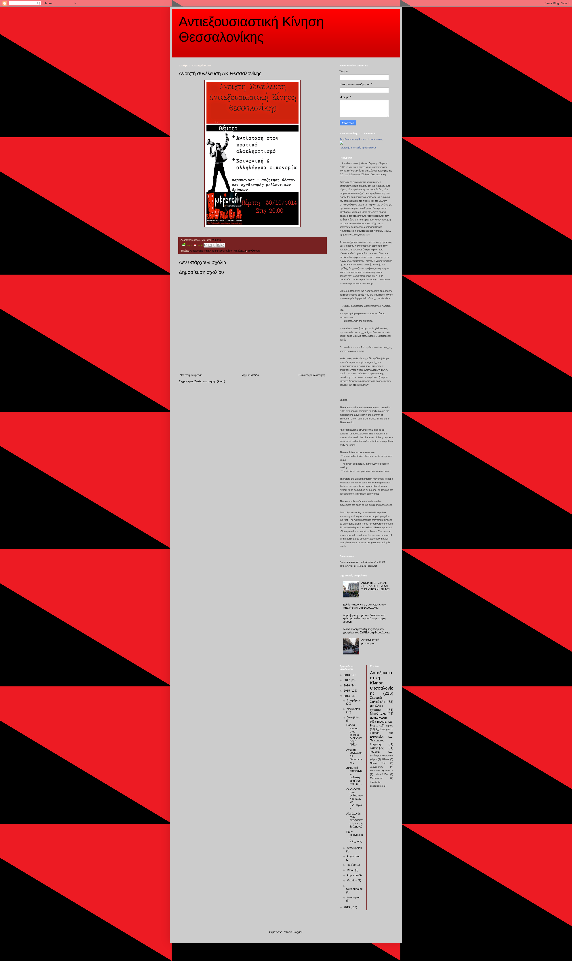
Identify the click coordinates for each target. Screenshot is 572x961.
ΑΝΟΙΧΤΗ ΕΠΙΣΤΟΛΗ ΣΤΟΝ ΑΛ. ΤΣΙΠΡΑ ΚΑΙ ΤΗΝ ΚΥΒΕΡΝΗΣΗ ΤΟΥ (375, 586)
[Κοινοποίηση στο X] (214, 245)
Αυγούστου (353, 856)
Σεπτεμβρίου (354, 848)
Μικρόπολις (240, 250)
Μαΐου (351, 870)
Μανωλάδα (382, 774)
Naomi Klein (378, 763)
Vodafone (375, 770)
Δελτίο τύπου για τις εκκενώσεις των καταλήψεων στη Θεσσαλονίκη (364, 606)
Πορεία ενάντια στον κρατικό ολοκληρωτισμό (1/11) (354, 735)
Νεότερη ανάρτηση (191, 375)
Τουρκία (375, 751)
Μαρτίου (352, 880)
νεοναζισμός (376, 767)
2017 (347, 680)
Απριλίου (352, 875)
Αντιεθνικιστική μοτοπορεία (370, 641)
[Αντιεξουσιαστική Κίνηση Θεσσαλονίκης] (341, 143)
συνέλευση (254, 250)
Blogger (297, 932)
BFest (385, 759)
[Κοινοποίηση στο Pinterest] (223, 245)
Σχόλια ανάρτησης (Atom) (209, 381)
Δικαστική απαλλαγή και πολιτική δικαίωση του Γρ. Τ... (354, 775)
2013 (347, 907)
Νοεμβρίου (353, 709)
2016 (347, 685)
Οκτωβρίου (353, 717)
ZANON (389, 770)
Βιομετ (374, 725)
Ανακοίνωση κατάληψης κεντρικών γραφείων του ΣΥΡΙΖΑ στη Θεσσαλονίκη (366, 631)
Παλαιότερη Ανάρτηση (312, 375)
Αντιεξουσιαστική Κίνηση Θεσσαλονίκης (210, 250)
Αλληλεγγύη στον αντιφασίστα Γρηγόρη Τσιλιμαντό (354, 820)
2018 (347, 675)
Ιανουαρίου (353, 897)
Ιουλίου (351, 864)
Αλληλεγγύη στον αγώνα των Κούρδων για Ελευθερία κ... (354, 798)
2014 (347, 696)
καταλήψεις (377, 748)
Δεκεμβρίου (354, 700)
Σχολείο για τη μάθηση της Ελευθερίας (381, 733)
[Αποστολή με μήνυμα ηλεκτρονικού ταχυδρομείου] (206, 245)
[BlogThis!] (210, 245)
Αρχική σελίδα (250, 375)
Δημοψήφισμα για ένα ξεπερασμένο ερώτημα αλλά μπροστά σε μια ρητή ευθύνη (364, 618)
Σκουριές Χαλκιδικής (377, 699)
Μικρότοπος (376, 778)
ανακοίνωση (378, 717)
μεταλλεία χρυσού (376, 707)
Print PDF (195, 245)
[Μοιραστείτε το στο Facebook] (218, 245)
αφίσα (389, 725)
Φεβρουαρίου (354, 889)
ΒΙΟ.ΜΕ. (382, 721)
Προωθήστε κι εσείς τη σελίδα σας (358, 147)
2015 (347, 690)
